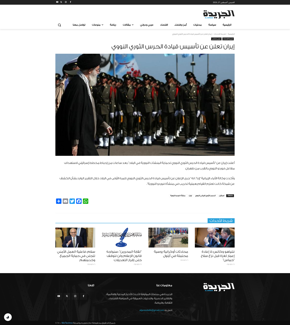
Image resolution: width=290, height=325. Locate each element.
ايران (190, 196)
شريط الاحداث (220, 34)
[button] (59, 25)
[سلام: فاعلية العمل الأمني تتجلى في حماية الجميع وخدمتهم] (75, 238)
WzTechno (67, 323)
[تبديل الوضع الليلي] (8, 317)
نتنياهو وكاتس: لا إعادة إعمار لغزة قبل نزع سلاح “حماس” (218, 256)
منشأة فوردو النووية (177, 196)
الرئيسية (231, 34)
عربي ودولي (216, 39)
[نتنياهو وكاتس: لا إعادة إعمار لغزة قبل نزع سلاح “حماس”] (215, 238)
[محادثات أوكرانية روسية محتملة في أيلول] (168, 238)
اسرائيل (221, 196)
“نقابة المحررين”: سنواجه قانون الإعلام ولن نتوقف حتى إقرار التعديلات (124, 256)
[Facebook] (70, 2)
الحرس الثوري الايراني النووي (205, 196)
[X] (61, 2)
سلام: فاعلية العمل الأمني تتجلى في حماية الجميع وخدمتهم (76, 256)
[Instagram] (66, 2)
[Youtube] (57, 2)
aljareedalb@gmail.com (151, 310)
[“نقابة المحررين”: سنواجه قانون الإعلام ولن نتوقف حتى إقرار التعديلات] (122, 238)
